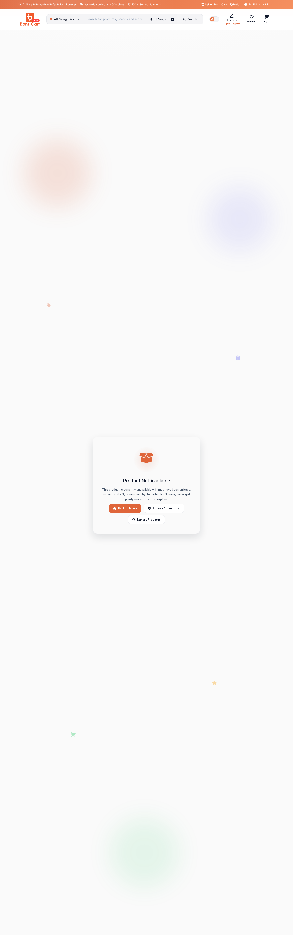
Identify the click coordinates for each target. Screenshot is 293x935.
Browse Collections (166, 508)
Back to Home (127, 508)
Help (236, 4)
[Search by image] (172, 19)
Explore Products (149, 519)
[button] (214, 19)
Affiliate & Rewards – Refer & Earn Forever (49, 4)
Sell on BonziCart (215, 4)
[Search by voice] (151, 19)
